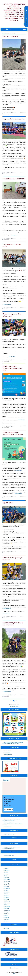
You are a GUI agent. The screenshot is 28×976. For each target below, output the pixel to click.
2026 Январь (6, 908)
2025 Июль (6, 897)
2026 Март (6, 912)
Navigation (6, 29)
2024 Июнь (6, 874)
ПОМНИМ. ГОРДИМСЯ (10, 36)
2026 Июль (6, 919)
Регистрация (12, 706)
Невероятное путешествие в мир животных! (12, 624)
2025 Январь (6, 886)
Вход (17, 706)
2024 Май (6, 872)
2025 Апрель (6, 892)
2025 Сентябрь (7, 901)
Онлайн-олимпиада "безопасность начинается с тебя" (12, 368)
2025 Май (6, 893)
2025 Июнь (6, 895)
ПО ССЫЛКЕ (12, 356)
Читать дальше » (14, 235)
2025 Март (6, 890)
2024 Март (6, 868)
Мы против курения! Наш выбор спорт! (11, 315)
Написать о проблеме (8, 809)
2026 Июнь (6, 917)
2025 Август (6, 899)
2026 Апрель (6, 913)
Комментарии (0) (6, 173)
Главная (4, 33)
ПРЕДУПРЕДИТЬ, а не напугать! (13, 179)
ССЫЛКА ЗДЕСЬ (18, 470)
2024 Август (6, 877)
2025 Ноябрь (6, 904)
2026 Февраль (7, 910)
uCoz (14, 973)
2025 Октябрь (7, 902)
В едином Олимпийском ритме (13, 119)
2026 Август (6, 921)
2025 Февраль (7, 888)
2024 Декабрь (7, 884)
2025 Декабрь (7, 906)
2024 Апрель (6, 870)
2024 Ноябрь (6, 883)
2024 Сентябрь (7, 879)
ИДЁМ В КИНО (7, 503)
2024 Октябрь (7, 881)
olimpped (8, 112)
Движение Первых (7, 608)
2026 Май (6, 915)
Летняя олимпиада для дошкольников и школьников (12, 433)
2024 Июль (6, 875)
